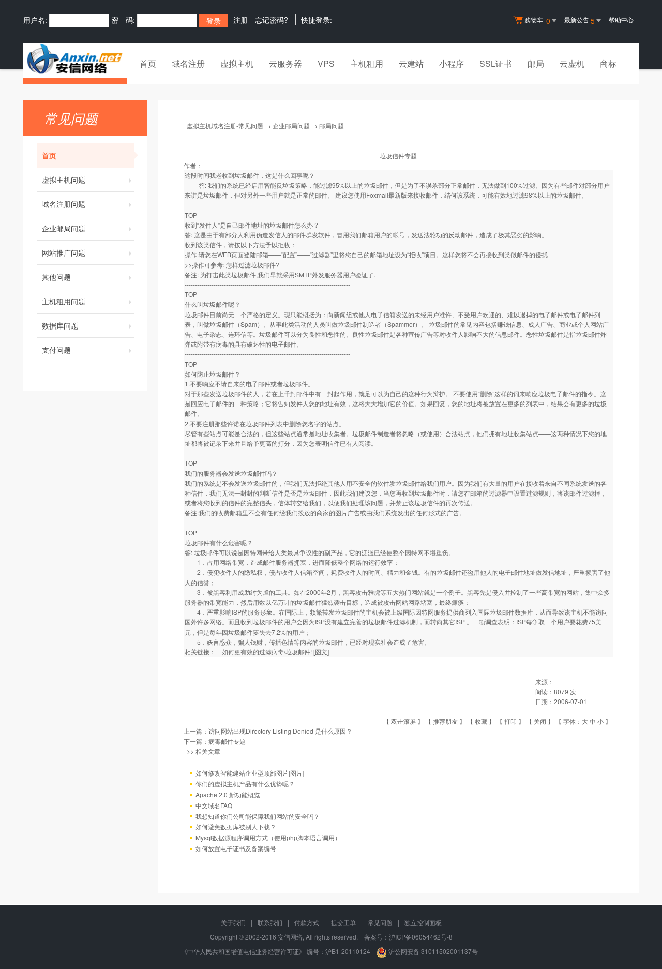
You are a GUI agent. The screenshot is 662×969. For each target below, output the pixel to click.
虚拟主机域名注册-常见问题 (225, 125)
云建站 (411, 63)
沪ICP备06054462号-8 (421, 936)
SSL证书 (495, 63)
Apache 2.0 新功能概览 (227, 794)
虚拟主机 (236, 63)
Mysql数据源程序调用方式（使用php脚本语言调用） (268, 837)
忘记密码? (271, 19)
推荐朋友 (445, 721)
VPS (326, 63)
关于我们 (233, 922)
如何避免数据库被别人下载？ (235, 826)
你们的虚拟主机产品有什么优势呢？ (245, 783)
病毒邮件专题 (227, 741)
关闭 (540, 721)
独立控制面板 (423, 922)
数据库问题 (60, 325)
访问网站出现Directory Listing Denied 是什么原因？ (280, 730)
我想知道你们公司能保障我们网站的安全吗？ (257, 816)
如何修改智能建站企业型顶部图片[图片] (249, 772)
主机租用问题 (63, 301)
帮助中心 (621, 19)
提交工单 (343, 922)
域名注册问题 (63, 204)
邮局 (536, 63)
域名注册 (188, 63)
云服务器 (285, 63)
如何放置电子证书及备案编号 (235, 848)
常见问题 (380, 922)
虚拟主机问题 (63, 179)
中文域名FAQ (213, 805)
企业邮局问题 (63, 228)
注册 (240, 19)
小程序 (451, 63)
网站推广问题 (63, 252)
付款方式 (306, 922)
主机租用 (366, 63)
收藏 (481, 721)
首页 (148, 63)
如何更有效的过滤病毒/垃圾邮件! (267, 651)
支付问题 (56, 350)
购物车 (537, 20)
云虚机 (572, 63)
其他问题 (56, 277)
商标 (608, 63)
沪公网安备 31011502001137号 (432, 951)
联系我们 (270, 922)
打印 (510, 721)
